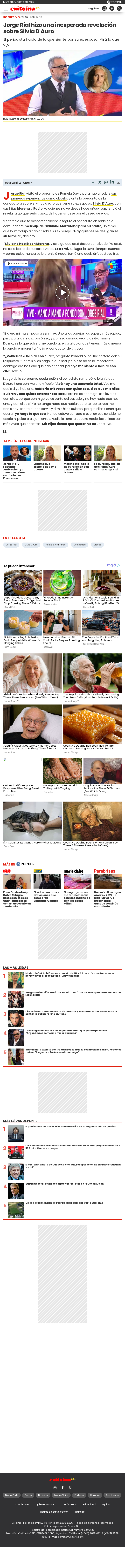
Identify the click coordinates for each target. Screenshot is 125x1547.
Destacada (80, 544)
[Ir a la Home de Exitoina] (25, 9)
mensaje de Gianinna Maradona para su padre (63, 226)
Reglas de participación (54, 1511)
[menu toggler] (5, 8)
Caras (28, 1495)
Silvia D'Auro (31, 544)
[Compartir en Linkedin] (112, 182)
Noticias (43, 1495)
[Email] (118, 183)
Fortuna (79, 1495)
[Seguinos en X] (119, 8)
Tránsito (80, 1511)
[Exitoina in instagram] (104, 8)
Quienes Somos (45, 1504)
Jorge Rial (18, 193)
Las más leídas (15, 967)
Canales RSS (22, 1504)
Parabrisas (112, 1495)
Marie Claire (61, 1495)
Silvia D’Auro (103, 203)
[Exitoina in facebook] (111, 8)
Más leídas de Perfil (20, 1121)
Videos (97, 544)
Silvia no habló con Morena (27, 244)
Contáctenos (69, 1504)
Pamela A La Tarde (56, 544)
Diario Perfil (11, 1495)
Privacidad (89, 1504)
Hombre (95, 1495)
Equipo (106, 1504)
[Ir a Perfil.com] (114, 3)
